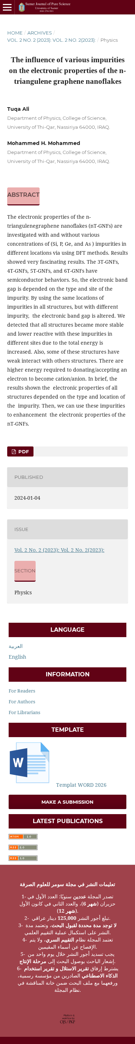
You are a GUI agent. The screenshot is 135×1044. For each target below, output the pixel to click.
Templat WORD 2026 (81, 784)
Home (15, 33)
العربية (16, 646)
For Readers (22, 690)
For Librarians (24, 712)
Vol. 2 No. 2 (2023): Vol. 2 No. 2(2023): (51, 40)
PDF (23, 451)
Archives (39, 33)
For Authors (22, 701)
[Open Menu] (7, 7)
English (17, 656)
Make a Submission (67, 802)
